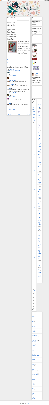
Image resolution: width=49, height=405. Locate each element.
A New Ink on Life (39, 101)
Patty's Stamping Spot (39, 211)
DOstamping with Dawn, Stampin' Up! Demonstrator (39, 139)
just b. (39, 176)
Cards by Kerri (39, 122)
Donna (10, 88)
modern (33, 365)
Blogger (28, 403)
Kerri (7, 65)
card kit (33, 327)
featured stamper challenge (35, 355)
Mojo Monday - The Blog (39, 189)
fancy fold (33, 354)
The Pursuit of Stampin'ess (39, 276)
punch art (33, 380)
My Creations (39, 194)
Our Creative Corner (39, 204)
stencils (33, 389)
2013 (33, 102)
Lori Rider (37, 73)
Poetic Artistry (39, 217)
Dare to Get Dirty (34, 341)
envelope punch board (35, 349)
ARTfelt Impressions (39, 116)
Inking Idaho (39, 160)
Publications (33, 379)
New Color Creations (34, 370)
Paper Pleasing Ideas (39, 207)
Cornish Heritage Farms (35, 340)
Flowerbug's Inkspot (39, 146)
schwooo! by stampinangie (39, 229)
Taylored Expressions (39, 272)
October (34, 117)
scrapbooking (33, 383)
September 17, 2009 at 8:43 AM (12, 75)
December (34, 111)
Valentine (33, 394)
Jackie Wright (39, 168)
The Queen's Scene (39, 280)
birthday (33, 322)
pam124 (10, 103)
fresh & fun (39, 149)
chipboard (33, 330)
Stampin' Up (18, 70)
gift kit (33, 356)
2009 (33, 109)
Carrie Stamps (39, 125)
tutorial (33, 393)
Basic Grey (33, 320)
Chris (7, 59)
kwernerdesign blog (39, 182)
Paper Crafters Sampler (35, 374)
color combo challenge (35, 336)
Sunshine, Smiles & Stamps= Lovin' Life (39, 266)
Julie (7, 62)
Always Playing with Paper (39, 107)
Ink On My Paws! (39, 157)
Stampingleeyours (39, 262)
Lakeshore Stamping (39, 185)
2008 (33, 307)
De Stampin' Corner (39, 135)
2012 (33, 104)
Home (19, 114)
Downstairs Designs (39, 144)
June (34, 292)
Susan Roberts (39, 269)
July (34, 290)
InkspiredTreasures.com (39, 163)
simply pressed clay (34, 385)
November (34, 114)
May (34, 294)
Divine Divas (10, 70)
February (34, 302)
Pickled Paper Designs (39, 214)
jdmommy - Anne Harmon (12, 80)
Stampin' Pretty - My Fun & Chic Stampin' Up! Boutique (39, 252)
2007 (33, 309)
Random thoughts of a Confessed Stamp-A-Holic (39, 224)
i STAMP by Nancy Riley (39, 154)
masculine (33, 364)
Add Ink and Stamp (39, 104)
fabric (33, 350)
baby (32, 317)
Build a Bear (33, 326)
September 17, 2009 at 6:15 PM (12, 96)
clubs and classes (34, 335)
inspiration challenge (14, 70)
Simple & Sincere (39, 238)
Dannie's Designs (39, 132)
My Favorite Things (39, 197)
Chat (38, 127)
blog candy (33, 325)
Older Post (28, 114)
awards (33, 316)
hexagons (33, 359)
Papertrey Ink (33, 375)
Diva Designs (33, 345)
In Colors (33, 360)
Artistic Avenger (39, 119)
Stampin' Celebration (39, 248)
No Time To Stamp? (39, 200)
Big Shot (33, 321)
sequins (33, 384)
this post (24, 44)
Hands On (39, 151)
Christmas (33, 331)
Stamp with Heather (39, 245)
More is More (39, 192)
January (34, 305)
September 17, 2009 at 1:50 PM (12, 92)
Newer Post (9, 114)
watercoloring (33, 398)
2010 (33, 107)
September (34, 121)
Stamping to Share (39, 256)
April (34, 296)
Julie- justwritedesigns (11, 84)
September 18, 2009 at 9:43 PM (12, 109)
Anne (7, 58)
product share (34, 378)
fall (32, 351)
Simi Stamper (39, 235)
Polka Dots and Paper (39, 220)
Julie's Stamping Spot (39, 174)
